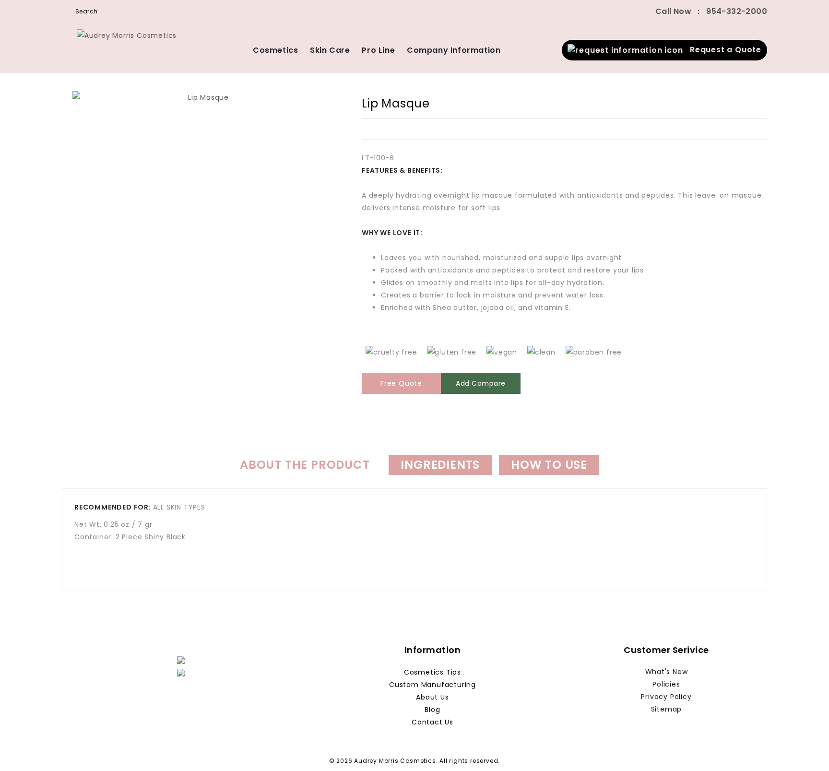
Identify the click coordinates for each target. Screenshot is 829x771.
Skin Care (330, 50)
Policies (666, 684)
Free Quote (401, 383)
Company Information (453, 50)
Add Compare (481, 383)
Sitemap (666, 709)
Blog (432, 709)
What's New (666, 671)
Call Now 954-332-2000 (711, 11)
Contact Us (432, 722)
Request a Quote (722, 49)
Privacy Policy (666, 696)
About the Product (305, 465)
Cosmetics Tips (432, 672)
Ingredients (440, 465)
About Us (432, 697)
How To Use (549, 465)
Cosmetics (275, 50)
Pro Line (378, 50)
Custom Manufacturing (432, 684)
